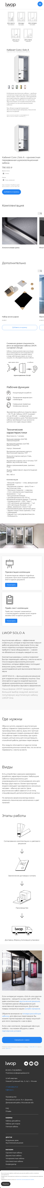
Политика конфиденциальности (17, 1073)
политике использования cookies (25, 1179)
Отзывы (8, 1111)
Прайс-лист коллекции (16, 608)
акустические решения (29, 1001)
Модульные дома (12, 1140)
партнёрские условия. (11, 1031)
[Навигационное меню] (40, 4)
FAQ (7, 1108)
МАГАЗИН (9, 1150)
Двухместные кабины (13, 1156)
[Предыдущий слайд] (1, 536)
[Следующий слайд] (42, 536)
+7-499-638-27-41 (12, 1087)
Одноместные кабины (14, 1153)
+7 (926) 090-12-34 (32, 1046)
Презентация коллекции (17, 572)
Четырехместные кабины (15, 1158)
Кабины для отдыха (13, 1124)
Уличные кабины (12, 1127)
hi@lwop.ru (8, 1048)
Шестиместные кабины (14, 1161)
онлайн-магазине (32, 1009)
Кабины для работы (13, 1121)
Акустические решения (14, 1143)
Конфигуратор (11, 1164)
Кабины (9, 1118)
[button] (22, 1040)
